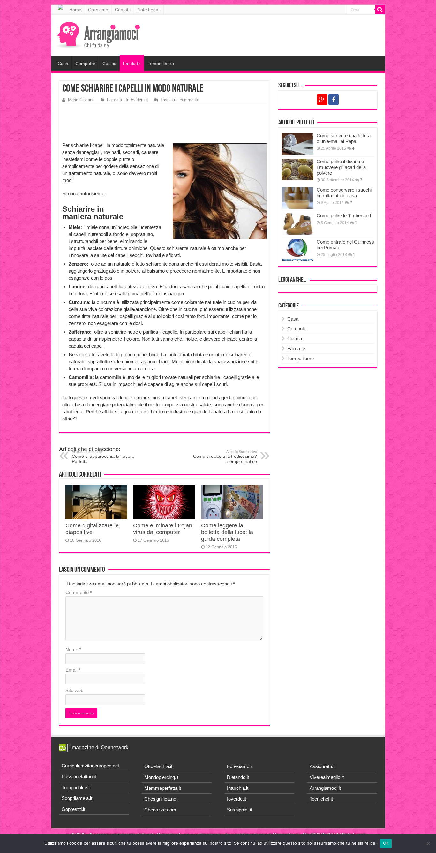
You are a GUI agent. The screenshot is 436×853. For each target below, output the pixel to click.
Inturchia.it (237, 788)
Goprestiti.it (73, 809)
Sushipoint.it (239, 809)
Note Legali (148, 9)
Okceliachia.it (158, 766)
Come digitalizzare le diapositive (92, 528)
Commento (78, 592)
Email (72, 670)
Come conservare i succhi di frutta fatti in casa (344, 192)
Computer (85, 63)
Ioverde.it (236, 799)
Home (75, 9)
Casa (63, 63)
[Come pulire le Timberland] (297, 224)
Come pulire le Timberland (344, 215)
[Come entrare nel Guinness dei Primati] (297, 250)
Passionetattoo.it (79, 776)
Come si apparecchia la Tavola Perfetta (103, 457)
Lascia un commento (180, 99)
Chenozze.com (160, 809)
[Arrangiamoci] (99, 34)
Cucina (109, 63)
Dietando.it (238, 777)
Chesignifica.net (160, 799)
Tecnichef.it (321, 799)
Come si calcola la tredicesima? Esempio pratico (225, 457)
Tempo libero (161, 63)
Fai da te (132, 63)
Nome (73, 649)
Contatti (123, 9)
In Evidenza (137, 99)
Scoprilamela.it (77, 798)
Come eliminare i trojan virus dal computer (162, 528)
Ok (386, 843)
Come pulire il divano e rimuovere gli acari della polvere (341, 167)
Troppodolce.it (76, 787)
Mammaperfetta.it (162, 788)
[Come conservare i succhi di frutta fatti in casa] (297, 198)
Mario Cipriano (81, 99)
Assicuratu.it (322, 766)
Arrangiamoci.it (325, 788)
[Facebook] (333, 99)
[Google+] (322, 99)
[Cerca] (380, 9)
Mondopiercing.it (161, 777)
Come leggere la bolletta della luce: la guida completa (227, 532)
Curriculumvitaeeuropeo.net (90, 765)
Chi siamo (98, 9)
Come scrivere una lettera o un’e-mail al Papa (344, 138)
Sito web (74, 690)
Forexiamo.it (240, 766)
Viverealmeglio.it (327, 777)
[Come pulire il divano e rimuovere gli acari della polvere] (297, 169)
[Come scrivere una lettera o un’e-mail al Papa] (297, 144)
